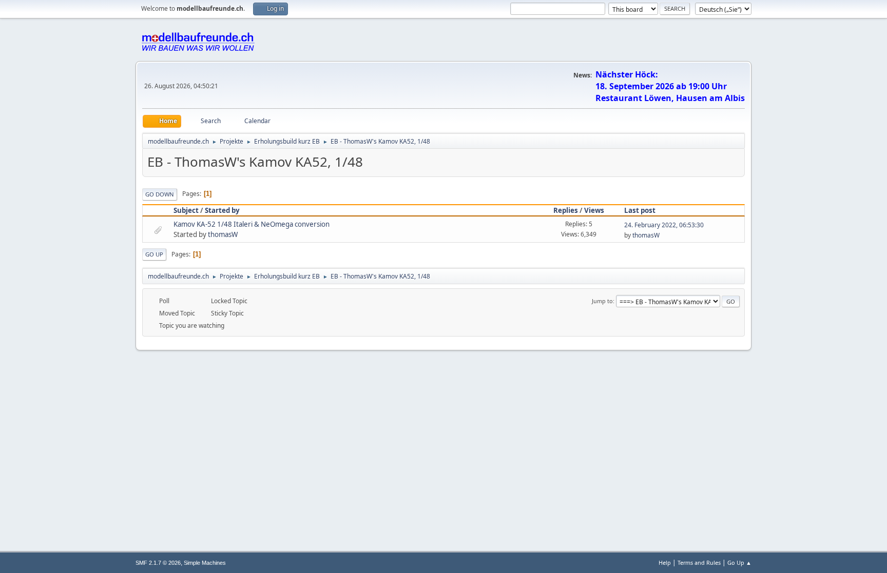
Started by (222, 210)
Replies (565, 210)
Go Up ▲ (739, 562)
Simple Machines (205, 563)
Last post (639, 210)
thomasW (223, 234)
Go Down (159, 194)
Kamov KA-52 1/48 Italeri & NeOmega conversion (251, 224)
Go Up (154, 254)
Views (594, 210)
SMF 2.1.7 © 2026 (158, 563)
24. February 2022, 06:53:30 (664, 225)
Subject (186, 210)
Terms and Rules (699, 562)
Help (665, 562)
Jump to (602, 301)
